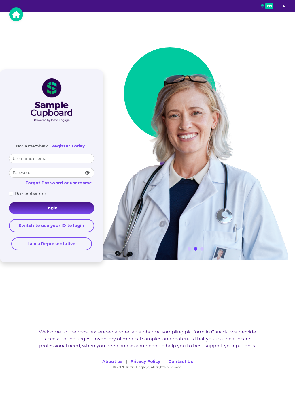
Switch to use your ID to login (51, 225)
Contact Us (180, 361)
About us (112, 361)
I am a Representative (51, 243)
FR (283, 6)
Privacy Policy (145, 361)
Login (51, 208)
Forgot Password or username (58, 182)
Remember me (30, 193)
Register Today (68, 146)
